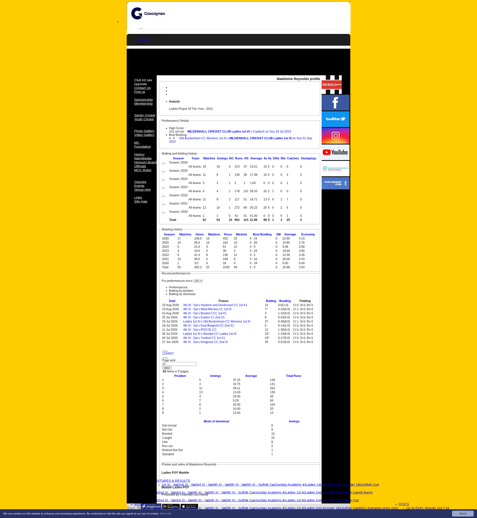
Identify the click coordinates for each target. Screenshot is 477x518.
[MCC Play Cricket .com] (336, 188)
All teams (366, 492)
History (139, 154)
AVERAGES (143, 504)
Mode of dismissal (216, 421)
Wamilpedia (142, 158)
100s (276, 158)
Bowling (285, 301)
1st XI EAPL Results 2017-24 (427, 508)
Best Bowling (178, 134)
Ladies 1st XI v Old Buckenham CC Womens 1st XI (216, 321)
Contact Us (142, 88)
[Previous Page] (166, 351)
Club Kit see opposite (143, 82)
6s (269, 158)
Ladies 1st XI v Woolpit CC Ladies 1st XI (209, 333)
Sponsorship (143, 100)
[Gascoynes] (148, 21)
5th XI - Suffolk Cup (261, 484)
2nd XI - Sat (187, 484)
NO (231, 158)
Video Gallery (144, 135)
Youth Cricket (144, 119)
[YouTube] (336, 159)
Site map (140, 201)
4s (265, 158)
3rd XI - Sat (204, 484)
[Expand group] (163, 163)
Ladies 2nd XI (335, 484)
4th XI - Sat (221, 484)
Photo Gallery (144, 131)
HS (246, 158)
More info (165, 513)
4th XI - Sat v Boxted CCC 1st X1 (205, 313)
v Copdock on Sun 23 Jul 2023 (239, 131)
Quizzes (140, 182)
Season (178, 158)
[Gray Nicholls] (332, 93)
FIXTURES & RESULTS (172, 481)
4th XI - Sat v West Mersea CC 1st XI (207, 309)
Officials (140, 166)
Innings (215, 375)
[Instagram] (336, 142)
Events (139, 186)
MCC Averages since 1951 (379, 508)
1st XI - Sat (170, 484)
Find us (139, 92)
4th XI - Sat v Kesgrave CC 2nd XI (205, 342)
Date (172, 301)
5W (278, 234)
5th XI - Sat (238, 484)
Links (138, 197)
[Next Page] (163, 357)
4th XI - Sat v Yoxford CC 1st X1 (204, 337)
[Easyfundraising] (336, 175)
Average (290, 234)
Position (180, 375)
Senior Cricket (144, 115)
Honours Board (145, 162)
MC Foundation (142, 145)
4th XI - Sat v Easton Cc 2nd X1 (204, 317)
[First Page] (163, 351)
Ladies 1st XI (315, 484)
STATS (404, 504)
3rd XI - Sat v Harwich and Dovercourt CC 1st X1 (215, 305)
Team (195, 158)
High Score (176, 128)
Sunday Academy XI (291, 484)
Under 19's (354, 484)
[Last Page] (166, 357)
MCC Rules (142, 170)
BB (262, 234)
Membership (143, 104)
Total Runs (293, 375)
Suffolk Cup (370, 484)
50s (283, 158)
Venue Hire (142, 190)
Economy (308, 234)
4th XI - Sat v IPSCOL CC (200, 329)
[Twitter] (336, 126)
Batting (271, 301)
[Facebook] (336, 109)
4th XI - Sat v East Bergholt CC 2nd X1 (208, 325)
